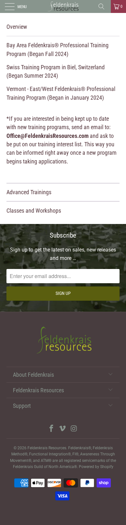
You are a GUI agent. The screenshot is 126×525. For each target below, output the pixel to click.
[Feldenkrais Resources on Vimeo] (63, 429)
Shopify (106, 466)
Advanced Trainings (28, 192)
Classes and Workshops (33, 210)
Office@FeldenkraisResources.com (47, 136)
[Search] (104, 6)
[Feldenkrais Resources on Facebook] (51, 429)
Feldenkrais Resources (46, 448)
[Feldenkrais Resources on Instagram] (74, 429)
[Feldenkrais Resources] (63, 6)
